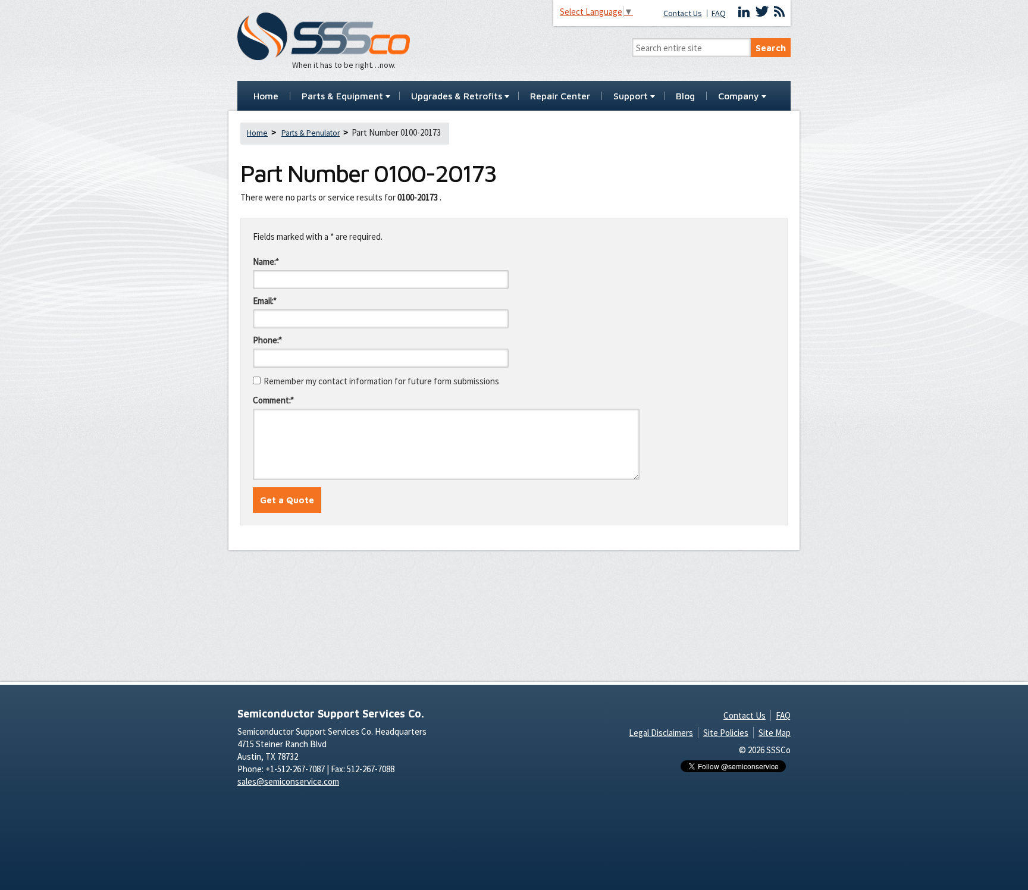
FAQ (719, 13)
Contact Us (682, 13)
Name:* (266, 261)
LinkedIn (744, 12)
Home (265, 96)
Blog (685, 96)
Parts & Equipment (342, 96)
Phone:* (267, 340)
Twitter (762, 12)
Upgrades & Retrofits (456, 96)
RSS (779, 12)
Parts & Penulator (310, 133)
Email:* (265, 300)
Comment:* (273, 400)
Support (630, 96)
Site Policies (725, 732)
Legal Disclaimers (661, 732)
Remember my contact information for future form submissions (381, 381)
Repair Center (560, 96)
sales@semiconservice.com (288, 781)
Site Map (775, 732)
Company (738, 96)
